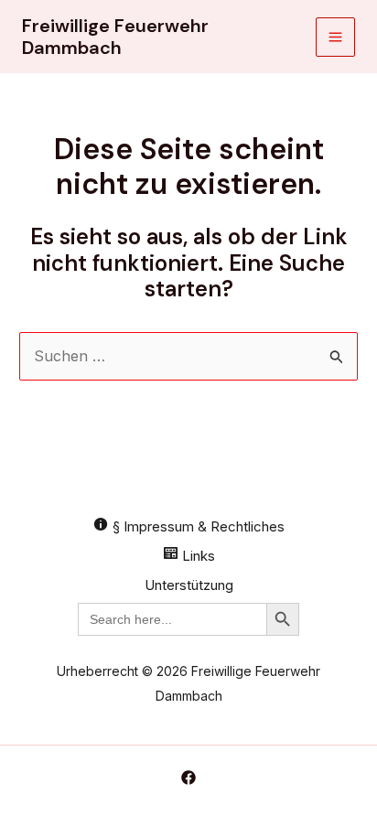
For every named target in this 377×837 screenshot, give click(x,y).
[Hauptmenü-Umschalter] (335, 37)
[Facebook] (188, 777)
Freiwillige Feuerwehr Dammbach (115, 36)
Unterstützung (189, 585)
